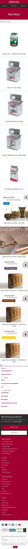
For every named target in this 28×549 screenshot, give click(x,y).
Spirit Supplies (4, 399)
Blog (3, 467)
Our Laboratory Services (7, 441)
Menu (24, 6)
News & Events (5, 505)
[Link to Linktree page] (16, 524)
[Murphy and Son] (14, 2)
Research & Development (7, 444)
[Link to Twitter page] (6, 524)
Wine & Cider (4, 406)
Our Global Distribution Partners (9, 507)
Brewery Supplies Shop (6, 371)
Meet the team (5, 502)
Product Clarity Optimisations (8, 451)
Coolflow (6, 378)
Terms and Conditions (7, 514)
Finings (2, 380)
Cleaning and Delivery (6, 374)
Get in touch (14, 433)
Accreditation (5, 510)
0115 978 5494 (18, 422)
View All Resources (6, 472)
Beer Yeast (4, 491)
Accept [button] (15, 547)
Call (5, 6)
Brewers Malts (5, 486)
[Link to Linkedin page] (13, 524)
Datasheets (4, 460)
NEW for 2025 (7, 390)
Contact (3, 512)
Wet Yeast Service (6, 453)
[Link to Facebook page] (3, 524)
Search (15, 6)
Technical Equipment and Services (9, 403)
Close (1, 365)
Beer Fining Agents (6, 484)
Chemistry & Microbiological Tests (9, 448)
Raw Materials (4, 396)
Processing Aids (5, 392)
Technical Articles (6, 462)
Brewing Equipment (6, 493)
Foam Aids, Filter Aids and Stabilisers (9, 383)
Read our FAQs (14, 427)
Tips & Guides (5, 465)
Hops (3, 488)
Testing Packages (6, 446)
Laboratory (4, 470)
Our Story (4, 500)
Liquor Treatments (6, 481)
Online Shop (4, 479)
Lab (2, 387)
